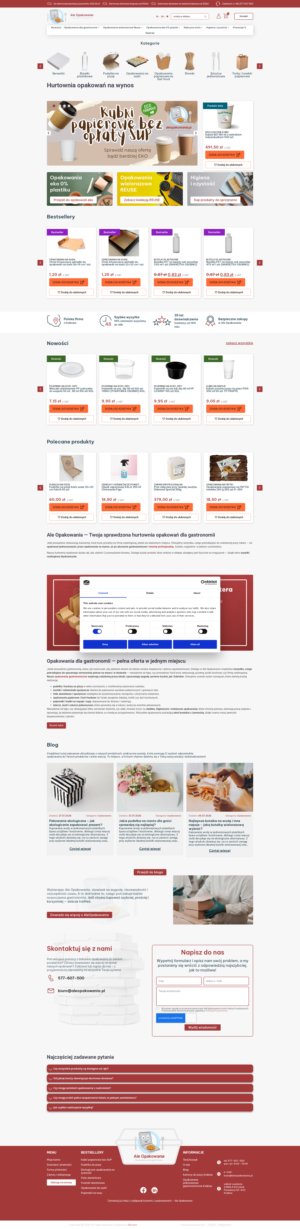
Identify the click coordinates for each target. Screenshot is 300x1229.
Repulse (132, 1224)
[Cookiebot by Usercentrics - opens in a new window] (203, 582)
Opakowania (104, 815)
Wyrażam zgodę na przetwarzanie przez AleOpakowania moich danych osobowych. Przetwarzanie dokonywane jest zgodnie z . (205, 1009)
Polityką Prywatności (216, 1010)
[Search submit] (206, 16)
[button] (40, 66)
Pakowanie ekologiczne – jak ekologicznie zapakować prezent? (75, 823)
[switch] (132, 631)
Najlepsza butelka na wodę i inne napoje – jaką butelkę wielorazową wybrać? (216, 825)
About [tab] (196, 593)
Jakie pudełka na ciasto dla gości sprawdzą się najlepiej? (145, 823)
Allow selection (150, 644)
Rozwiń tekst (56, 725)
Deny (105, 644)
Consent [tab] (103, 593)
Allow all (195, 644)
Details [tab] (150, 593)
